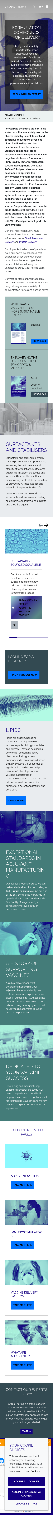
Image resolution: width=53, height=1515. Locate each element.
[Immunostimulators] (26, 1212)
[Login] (14, 625)
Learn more (16, 800)
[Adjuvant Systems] (26, 1156)
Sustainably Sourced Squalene (26, 562)
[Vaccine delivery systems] (26, 1272)
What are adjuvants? (20, 1354)
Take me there (22, 1185)
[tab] (13, 637)
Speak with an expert (27, 94)
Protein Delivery (28, 242)
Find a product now (24, 675)
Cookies (35, 1471)
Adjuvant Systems (25, 1176)
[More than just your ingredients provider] (15, 7)
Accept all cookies (26, 1481)
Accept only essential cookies (26, 1494)
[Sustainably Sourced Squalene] (26, 541)
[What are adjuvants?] (26, 1332)
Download (39, 341)
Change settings (26, 1503)
